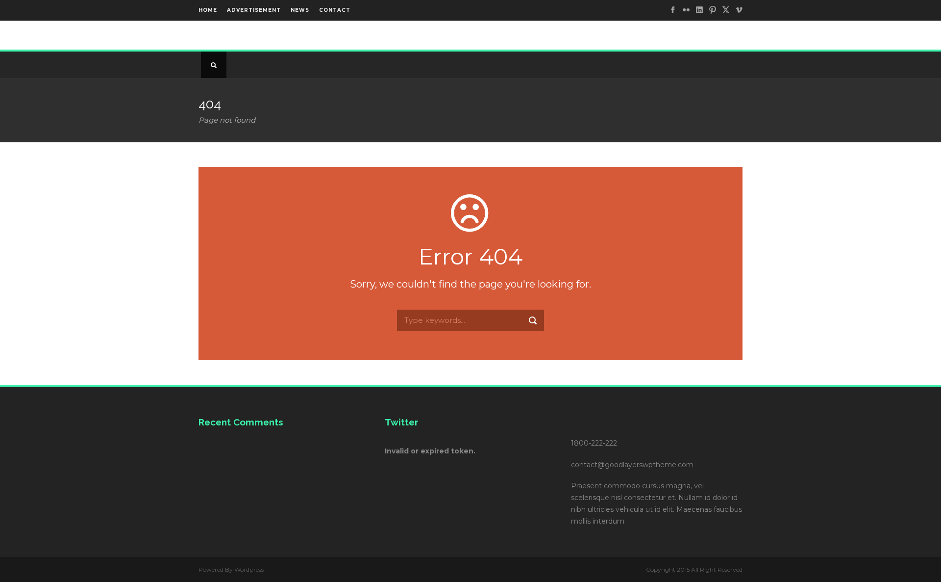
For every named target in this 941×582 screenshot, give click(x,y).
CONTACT (334, 10)
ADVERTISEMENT (254, 10)
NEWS (300, 10)
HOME (207, 10)
